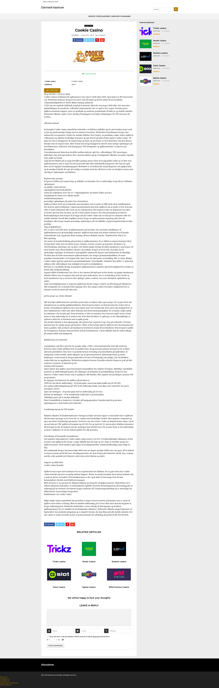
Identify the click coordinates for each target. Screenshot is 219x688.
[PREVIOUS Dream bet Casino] (2, 682)
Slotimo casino (119, 562)
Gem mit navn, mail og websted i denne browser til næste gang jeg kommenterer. (80, 636)
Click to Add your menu (50, 2)
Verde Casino (88, 562)
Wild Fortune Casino (119, 587)
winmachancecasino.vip (9, 683)
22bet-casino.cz (6, 685)
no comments (101, 35)
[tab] (89, 74)
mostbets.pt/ (4, 681)
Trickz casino (59, 562)
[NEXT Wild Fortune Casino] (216, 682)
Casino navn (88, 26)
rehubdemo (75, 35)
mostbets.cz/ (5, 679)
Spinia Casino (89, 587)
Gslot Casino (59, 587)
